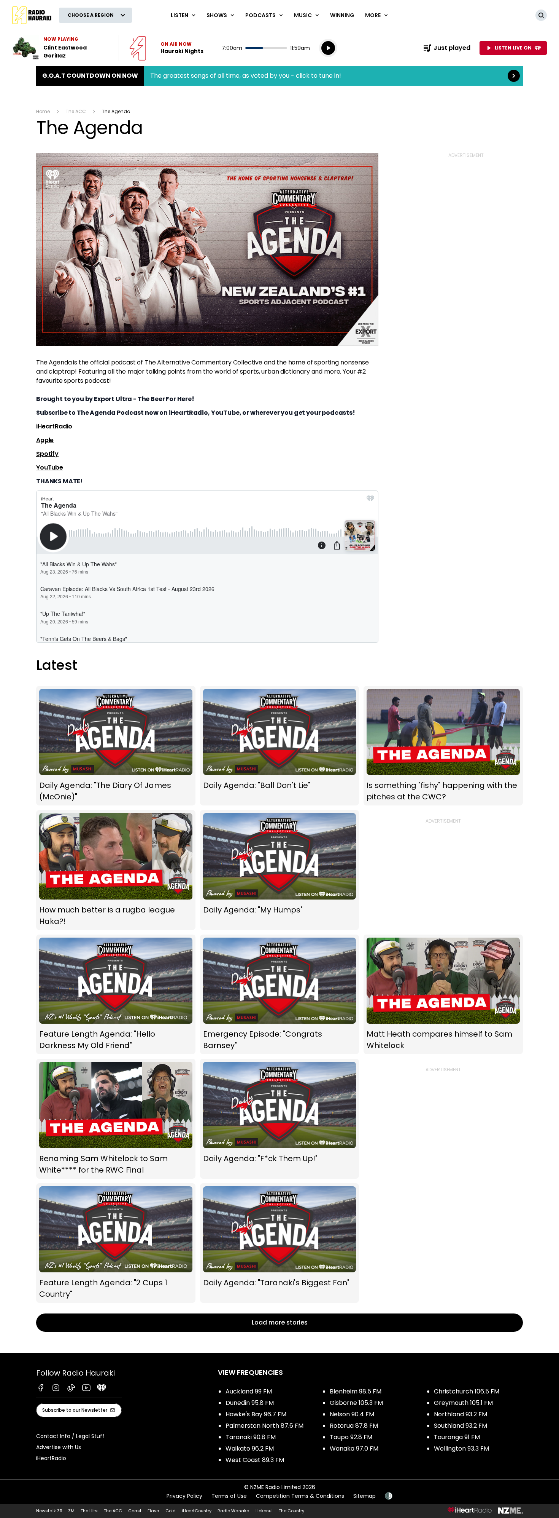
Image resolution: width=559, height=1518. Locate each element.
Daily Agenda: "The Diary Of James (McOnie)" (115, 745)
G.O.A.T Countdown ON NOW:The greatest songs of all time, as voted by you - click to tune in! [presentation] (279, 76)
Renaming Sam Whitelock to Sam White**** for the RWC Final (115, 1118)
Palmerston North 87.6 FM (264, 1425)
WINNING (342, 15)
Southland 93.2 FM (460, 1425)
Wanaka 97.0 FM (354, 1448)
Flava (153, 1511)
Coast (134, 1511)
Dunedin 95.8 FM (250, 1402)
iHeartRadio (54, 426)
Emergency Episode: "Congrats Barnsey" (279, 995)
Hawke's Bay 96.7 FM (256, 1414)
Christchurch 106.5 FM (466, 1391)
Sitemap (364, 1496)
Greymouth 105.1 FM (463, 1402)
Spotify (47, 453)
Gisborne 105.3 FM (356, 1402)
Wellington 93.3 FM (461, 1448)
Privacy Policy (184, 1496)
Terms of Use (229, 1496)
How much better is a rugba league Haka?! (115, 870)
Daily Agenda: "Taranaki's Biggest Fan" (279, 1243)
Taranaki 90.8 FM (251, 1437)
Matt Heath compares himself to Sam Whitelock (443, 995)
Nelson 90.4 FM (352, 1414)
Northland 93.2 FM (460, 1414)
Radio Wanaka (233, 1511)
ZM (71, 1511)
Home (43, 111)
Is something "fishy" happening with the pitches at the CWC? (443, 745)
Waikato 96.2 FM (250, 1448)
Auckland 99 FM (249, 1391)
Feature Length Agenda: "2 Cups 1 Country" (115, 1243)
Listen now (166, 48)
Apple (45, 440)
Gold (170, 1511)
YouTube (49, 467)
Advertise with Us (58, 1447)
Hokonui (264, 1511)
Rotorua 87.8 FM (354, 1425)
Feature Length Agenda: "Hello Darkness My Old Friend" (115, 995)
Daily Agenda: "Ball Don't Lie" (279, 745)
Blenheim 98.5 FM (355, 1391)
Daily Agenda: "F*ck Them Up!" (279, 1118)
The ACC (76, 111)
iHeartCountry (196, 1511)
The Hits (89, 1511)
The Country (291, 1511)
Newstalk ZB (49, 1511)
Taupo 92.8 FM (351, 1437)
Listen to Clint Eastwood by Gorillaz (61, 48)
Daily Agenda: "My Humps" (279, 870)
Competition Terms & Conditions (300, 1496)
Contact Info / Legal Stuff (70, 1436)
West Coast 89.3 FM (255, 1460)
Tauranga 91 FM (457, 1437)
